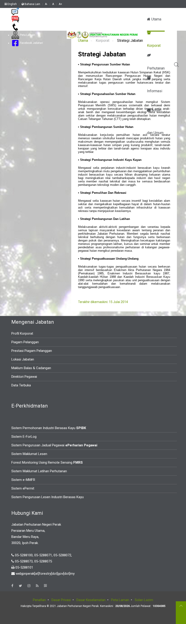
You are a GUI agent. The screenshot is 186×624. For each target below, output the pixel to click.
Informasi (154, 91)
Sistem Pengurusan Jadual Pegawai (54, 445)
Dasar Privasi (61, 600)
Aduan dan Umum (155, 115)
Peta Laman (27, 35)
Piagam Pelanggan (25, 342)
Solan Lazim (144, 600)
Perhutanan (156, 68)
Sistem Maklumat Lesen (29, 454)
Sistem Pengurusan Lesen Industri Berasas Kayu (47, 497)
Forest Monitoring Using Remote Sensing (47, 462)
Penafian (39, 600)
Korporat (154, 45)
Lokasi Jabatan (22, 359)
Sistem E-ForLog (24, 437)
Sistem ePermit (22, 488)
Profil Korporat (22, 333)
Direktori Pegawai (24, 377)
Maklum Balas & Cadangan (31, 368)
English (12, 4)
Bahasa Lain (32, 4)
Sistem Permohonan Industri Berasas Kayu (48, 428)
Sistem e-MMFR (23, 480)
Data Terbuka (21, 385)
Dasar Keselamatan (90, 600)
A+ (60, 4)
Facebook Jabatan (31, 43)
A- (46, 4)
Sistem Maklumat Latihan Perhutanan (39, 471)
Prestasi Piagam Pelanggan (31, 351)
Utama (155, 19)
